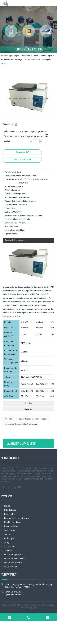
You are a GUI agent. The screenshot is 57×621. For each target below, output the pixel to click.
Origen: (8, 208)
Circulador (8, 419)
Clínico (7, 506)
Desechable (9, 514)
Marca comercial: (12, 197)
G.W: (7, 190)
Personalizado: (10, 219)
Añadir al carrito (20, 160)
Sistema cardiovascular (15, 558)
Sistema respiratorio (13, 554)
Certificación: (10, 223)
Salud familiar (10, 566)
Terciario (8, 550)
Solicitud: (8, 216)
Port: (7, 172)
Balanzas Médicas (12, 526)
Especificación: (10, 205)
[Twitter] (19, 487)
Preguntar (20, 152)
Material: (8, 230)
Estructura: (9, 227)
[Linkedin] (14, 487)
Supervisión (9, 530)
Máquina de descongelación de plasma (32, 419)
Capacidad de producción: (15, 176)
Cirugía (7, 542)
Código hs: (9, 212)
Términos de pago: (12, 179)
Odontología (10, 510)
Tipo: (7, 234)
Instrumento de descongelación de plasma (21, 424)
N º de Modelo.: (11, 187)
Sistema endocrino (13, 562)
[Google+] (9, 487)
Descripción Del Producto (14, 240)
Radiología (9, 538)
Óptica (7, 534)
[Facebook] (4, 487)
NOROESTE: (9, 194)
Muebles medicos (12, 522)
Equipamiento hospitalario (16, 518)
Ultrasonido (9, 546)
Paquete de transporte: (14, 201)
